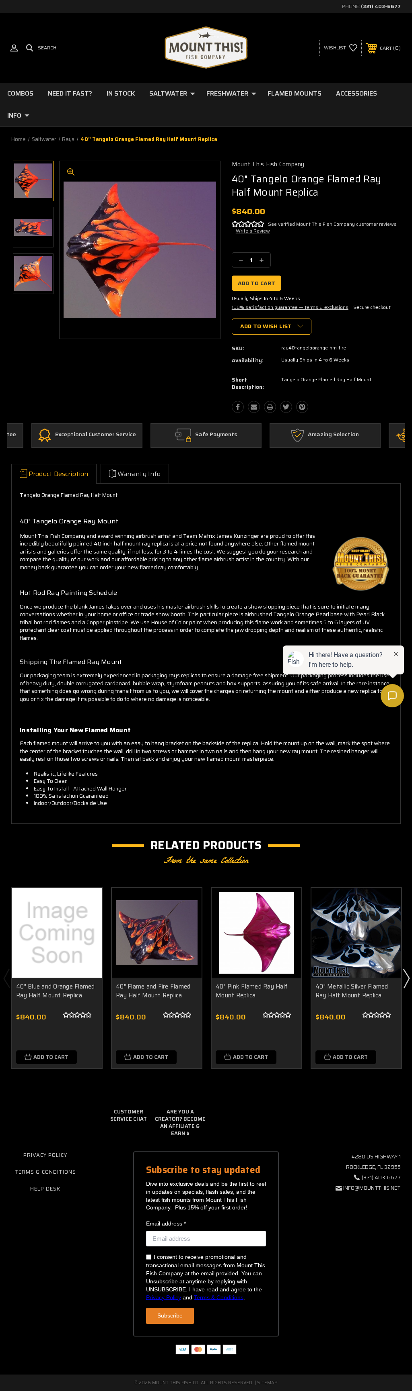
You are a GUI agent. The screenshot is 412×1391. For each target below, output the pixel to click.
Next (406, 978)
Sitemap (267, 1382)
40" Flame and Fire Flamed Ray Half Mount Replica (153, 991)
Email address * (166, 1223)
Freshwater (227, 93)
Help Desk (45, 1189)
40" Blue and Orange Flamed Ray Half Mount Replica (55, 991)
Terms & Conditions (45, 1172)
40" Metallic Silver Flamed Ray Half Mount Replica (351, 991)
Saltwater (168, 93)
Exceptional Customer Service (95, 435)
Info (14, 115)
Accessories (356, 93)
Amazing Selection (333, 435)
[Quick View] (86, 903)
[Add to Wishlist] (86, 923)
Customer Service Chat (128, 1115)
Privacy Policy (45, 1155)
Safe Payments (216, 435)
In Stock (121, 93)
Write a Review (253, 231)
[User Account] (14, 48)
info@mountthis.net (372, 1188)
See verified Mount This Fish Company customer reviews (332, 224)
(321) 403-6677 (381, 6)
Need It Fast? (70, 93)
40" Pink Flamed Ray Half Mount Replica (252, 991)
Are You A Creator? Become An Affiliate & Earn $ (180, 1122)
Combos (20, 93)
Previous (6, 978)
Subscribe (170, 1315)
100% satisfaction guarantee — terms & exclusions (290, 307)
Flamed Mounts (294, 93)
